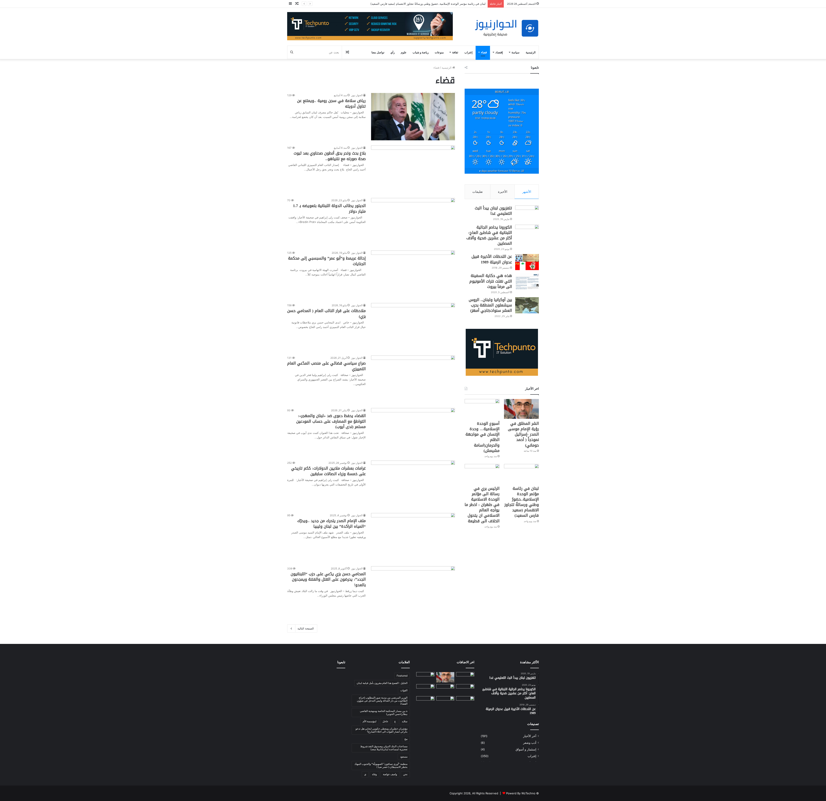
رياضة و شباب (421, 52)
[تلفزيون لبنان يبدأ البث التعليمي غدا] (527, 214)
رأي (392, 52)
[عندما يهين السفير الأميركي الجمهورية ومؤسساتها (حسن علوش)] (425, 689)
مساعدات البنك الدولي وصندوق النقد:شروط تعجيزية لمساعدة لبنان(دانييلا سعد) (383, 748)
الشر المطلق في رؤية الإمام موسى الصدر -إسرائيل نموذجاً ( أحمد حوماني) (523, 434)
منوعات (439, 52)
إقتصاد (499, 52)
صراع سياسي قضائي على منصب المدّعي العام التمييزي (326, 366)
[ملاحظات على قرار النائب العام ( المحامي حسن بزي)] (413, 326)
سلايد (404, 721)
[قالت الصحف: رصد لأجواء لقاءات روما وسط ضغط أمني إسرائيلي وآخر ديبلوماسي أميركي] (465, 677)
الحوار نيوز (356, 95)
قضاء (484, 52)
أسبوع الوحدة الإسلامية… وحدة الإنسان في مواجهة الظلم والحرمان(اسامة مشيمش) (482, 437)
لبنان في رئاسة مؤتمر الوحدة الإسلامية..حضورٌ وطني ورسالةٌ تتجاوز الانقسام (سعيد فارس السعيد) (427, 3)
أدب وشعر (529, 742)
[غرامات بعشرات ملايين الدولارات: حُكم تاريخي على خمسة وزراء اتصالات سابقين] (413, 484)
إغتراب (468, 52)
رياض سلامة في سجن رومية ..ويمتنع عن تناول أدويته (331, 103)
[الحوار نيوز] (506, 28)
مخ (405, 739)
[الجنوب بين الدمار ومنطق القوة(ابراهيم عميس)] (465, 701)
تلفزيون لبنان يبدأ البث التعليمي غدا (493, 210)
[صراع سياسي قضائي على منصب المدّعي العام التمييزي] (413, 379)
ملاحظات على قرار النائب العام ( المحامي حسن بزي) (326, 313)
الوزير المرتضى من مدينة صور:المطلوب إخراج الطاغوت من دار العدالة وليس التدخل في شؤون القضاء (382, 700)
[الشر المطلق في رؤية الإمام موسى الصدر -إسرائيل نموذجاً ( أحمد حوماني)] (521, 409)
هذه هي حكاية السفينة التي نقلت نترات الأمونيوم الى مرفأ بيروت (490, 281)
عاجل (385, 721)
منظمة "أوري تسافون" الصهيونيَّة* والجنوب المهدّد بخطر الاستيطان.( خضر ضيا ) (380, 765)
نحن (405, 774)
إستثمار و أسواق (526, 749)
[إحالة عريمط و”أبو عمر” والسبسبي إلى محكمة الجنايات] (413, 274)
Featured (402, 675)
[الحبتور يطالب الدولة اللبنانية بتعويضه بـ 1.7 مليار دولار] (413, 221)
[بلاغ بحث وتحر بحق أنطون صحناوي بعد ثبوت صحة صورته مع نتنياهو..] (413, 169)
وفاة (374, 774)
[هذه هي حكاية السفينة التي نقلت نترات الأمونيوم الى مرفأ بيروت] (527, 281)
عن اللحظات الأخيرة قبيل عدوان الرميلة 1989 (492, 259)
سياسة (515, 52)
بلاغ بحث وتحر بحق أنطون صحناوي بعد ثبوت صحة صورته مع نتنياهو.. (330, 156)
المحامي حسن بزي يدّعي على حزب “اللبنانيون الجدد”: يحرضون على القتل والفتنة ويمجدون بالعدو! (328, 579)
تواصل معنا (377, 52)
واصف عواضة (390, 774)
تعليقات (477, 192)
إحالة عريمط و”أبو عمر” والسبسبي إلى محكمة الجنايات (327, 261)
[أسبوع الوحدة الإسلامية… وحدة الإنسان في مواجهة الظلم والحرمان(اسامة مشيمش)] (482, 409)
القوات (403, 690)
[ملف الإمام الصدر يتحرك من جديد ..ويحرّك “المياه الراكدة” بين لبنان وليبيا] (413, 537)
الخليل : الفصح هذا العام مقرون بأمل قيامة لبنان (382, 683)
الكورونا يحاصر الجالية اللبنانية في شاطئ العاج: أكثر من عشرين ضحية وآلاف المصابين (489, 235)
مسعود (403, 756)
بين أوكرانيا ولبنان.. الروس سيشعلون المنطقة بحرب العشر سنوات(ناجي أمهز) (490, 305)
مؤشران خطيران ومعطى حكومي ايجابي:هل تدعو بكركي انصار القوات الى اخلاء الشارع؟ (381, 730)
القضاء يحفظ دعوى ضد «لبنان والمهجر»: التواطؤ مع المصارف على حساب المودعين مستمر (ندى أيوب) (331, 421)
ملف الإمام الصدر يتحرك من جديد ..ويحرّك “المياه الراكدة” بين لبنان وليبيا (331, 523)
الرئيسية (531, 52)
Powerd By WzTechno (520, 793)
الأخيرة (502, 192)
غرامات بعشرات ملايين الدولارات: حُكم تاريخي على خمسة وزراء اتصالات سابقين (328, 471)
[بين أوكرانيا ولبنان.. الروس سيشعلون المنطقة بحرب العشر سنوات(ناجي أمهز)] (527, 305)
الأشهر (526, 192)
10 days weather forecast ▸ (501, 170)
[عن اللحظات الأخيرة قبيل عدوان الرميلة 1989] (527, 262)
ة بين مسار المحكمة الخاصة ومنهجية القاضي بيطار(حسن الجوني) (383, 712)
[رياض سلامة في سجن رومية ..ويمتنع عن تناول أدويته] (413, 116)
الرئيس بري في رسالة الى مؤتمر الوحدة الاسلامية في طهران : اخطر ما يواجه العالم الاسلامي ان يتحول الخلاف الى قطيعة (482, 505)
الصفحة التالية (305, 628)
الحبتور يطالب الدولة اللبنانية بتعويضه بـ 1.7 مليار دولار (329, 208)
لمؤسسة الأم (369, 721)
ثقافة (455, 52)
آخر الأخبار (529, 736)
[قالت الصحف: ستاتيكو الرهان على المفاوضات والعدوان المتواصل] (425, 701)
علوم (404, 52)
